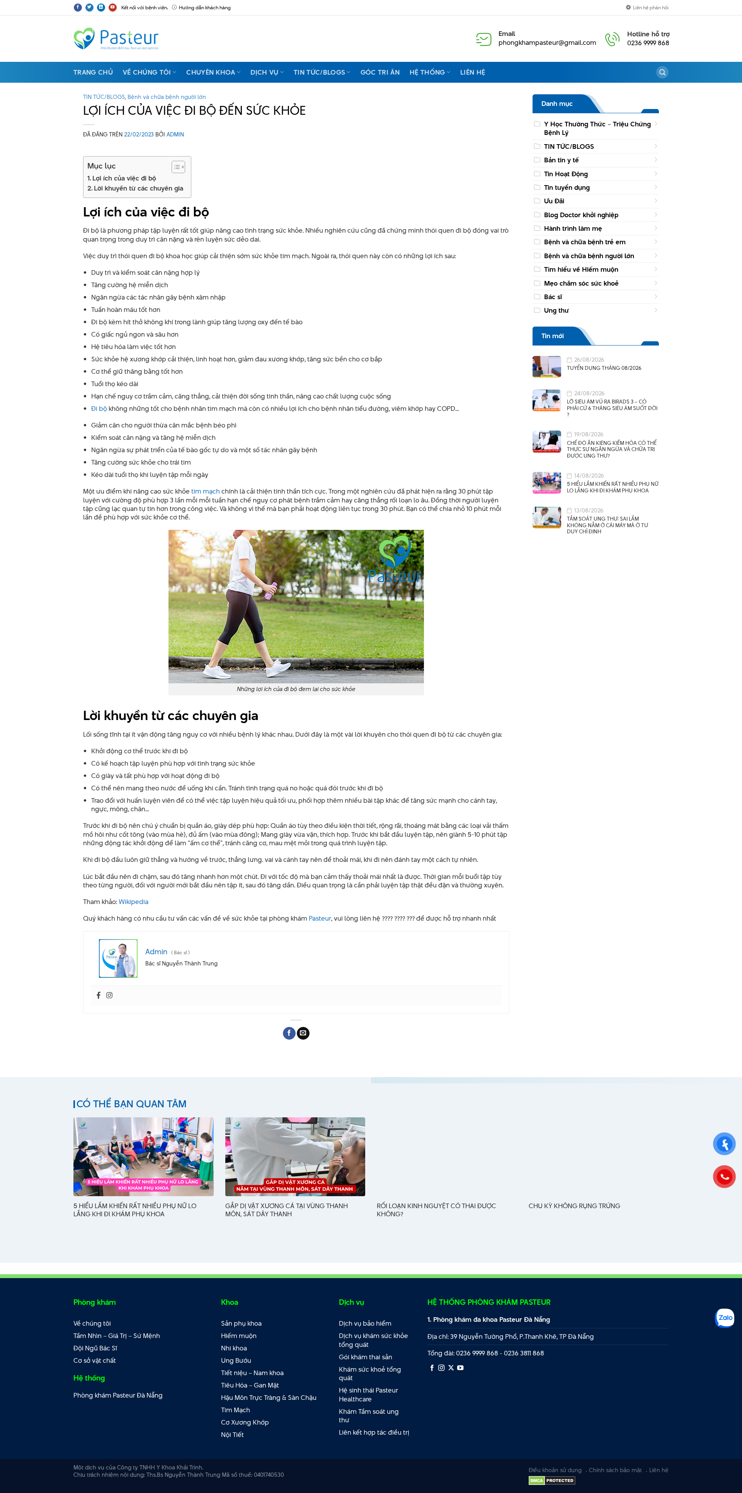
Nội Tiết (232, 1434)
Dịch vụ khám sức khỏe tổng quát (373, 1340)
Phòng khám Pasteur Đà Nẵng (118, 1395)
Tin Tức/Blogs (319, 72)
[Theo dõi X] (451, 1368)
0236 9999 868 (648, 43)
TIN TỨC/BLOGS (104, 97)
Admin (175, 134)
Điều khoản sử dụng (555, 1470)
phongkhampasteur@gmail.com (547, 42)
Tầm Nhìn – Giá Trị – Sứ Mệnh (116, 1335)
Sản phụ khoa (241, 1323)
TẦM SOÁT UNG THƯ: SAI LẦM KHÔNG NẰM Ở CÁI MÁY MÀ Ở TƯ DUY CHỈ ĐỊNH (607, 525)
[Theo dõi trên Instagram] (441, 1368)
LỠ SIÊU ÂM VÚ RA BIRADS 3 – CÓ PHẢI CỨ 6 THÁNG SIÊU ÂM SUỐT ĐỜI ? (612, 408)
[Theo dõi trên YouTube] (113, 7)
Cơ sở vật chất (94, 1360)
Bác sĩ (553, 296)
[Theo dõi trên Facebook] (78, 7)
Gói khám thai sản (365, 1357)
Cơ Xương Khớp (245, 1422)
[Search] (662, 72)
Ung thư (556, 310)
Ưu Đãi (554, 201)
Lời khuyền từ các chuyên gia (138, 188)
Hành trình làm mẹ (573, 228)
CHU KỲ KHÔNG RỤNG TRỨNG (574, 1206)
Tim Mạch (235, 1410)
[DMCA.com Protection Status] (552, 1480)
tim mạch (205, 491)
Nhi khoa (234, 1348)
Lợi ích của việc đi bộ (124, 178)
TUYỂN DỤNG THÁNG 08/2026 (604, 368)
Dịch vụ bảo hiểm (365, 1323)
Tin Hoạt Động (566, 174)
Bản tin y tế (561, 160)
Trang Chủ (93, 72)
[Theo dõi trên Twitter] (89, 7)
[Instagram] (109, 995)
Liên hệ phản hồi (651, 7)
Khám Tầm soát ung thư (369, 1416)
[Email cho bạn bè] (303, 1033)
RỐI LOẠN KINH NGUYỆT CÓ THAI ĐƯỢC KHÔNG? (436, 1210)
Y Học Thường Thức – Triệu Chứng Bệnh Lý (597, 128)
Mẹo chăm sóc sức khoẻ (581, 283)
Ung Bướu (236, 1360)
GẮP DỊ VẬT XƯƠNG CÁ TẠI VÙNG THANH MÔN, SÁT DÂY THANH (286, 1210)
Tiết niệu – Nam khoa (252, 1373)
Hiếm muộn (239, 1335)
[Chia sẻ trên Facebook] (289, 1033)
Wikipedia (133, 901)
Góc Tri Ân (380, 72)
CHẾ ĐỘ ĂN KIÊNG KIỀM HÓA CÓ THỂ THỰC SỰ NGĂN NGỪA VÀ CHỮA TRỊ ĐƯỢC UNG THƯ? (612, 449)
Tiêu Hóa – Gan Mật (250, 1385)
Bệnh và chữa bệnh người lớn (167, 97)
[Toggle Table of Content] (174, 167)
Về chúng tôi (147, 72)
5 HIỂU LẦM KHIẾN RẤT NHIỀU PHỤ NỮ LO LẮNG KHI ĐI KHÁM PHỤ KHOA (613, 487)
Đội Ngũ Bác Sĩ (95, 1348)
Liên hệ (472, 72)
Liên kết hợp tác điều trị (374, 1432)
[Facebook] (98, 995)
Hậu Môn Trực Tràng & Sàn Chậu (269, 1397)
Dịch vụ (264, 72)
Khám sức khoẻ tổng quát (370, 1373)
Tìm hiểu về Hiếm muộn (581, 269)
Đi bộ (99, 408)
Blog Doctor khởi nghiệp (581, 215)
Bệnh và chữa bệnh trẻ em (585, 242)
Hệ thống (427, 72)
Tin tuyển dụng (567, 187)
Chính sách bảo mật (615, 1470)
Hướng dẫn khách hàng (205, 7)
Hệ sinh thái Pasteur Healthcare (368, 1394)
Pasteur (320, 918)
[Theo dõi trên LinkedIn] (101, 7)
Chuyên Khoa (210, 72)
